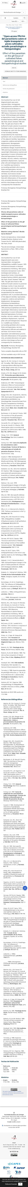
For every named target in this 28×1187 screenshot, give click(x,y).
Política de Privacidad (11, 1184)
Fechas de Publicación (9, 88)
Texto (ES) (14, 21)
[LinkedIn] (14, 1152)
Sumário (16, 18)
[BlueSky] (10, 1152)
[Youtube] (17, 1152)
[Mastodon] (12, 1152)
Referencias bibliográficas (10, 85)
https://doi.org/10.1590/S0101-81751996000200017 (14, 27)
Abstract (5, 78)
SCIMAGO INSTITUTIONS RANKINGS (15, 71)
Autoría (14, 68)
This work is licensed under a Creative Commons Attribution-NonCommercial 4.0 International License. (12, 1093)
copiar (14, 31)
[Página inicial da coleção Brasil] (14, 1140)
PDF (23, 21)
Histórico (5, 92)
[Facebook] (15, 1152)
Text (4, 81)
